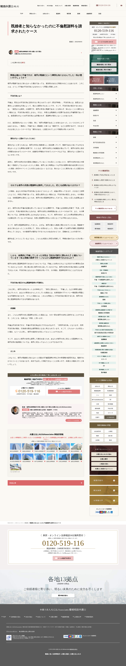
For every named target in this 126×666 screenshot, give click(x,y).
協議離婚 (97, 224)
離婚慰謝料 (97, 391)
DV (110, 399)
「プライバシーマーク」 (18, 638)
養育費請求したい (98, 158)
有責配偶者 (110, 391)
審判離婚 (97, 229)
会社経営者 (97, 431)
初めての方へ (41, 5)
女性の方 (97, 386)
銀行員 (110, 436)
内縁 (97, 413)
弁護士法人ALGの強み (104, 454)
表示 (23, 62)
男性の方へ (33, 13)
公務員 (110, 431)
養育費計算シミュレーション (104, 237)
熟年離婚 (110, 404)
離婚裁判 (110, 229)
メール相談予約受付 (64, 558)
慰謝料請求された (98, 99)
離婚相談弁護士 (73, 649)
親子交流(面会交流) (99, 142)
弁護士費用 (68, 5)
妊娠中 (97, 417)
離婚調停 (110, 224)
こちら (50, 384)
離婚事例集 (76, 5)
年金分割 (96, 126)
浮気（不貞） (98, 88)
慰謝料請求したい (98, 94)
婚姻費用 (89, 13)
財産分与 (96, 115)
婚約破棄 (97, 408)
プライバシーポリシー (11, 631)
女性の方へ (46, 13)
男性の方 (110, 386)
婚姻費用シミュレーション (104, 243)
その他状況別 (110, 417)
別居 (100, 13)
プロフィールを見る (73, 420)
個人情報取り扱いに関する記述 (26, 631)
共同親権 (96, 147)
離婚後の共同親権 (98, 153)
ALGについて (58, 5)
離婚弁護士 (104, 64)
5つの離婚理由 (103, 208)
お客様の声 (77, 617)
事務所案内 (84, 5)
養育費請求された (98, 163)
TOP (21, 13)
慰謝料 (58, 13)
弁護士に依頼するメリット (104, 469)
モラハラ (110, 413)
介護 (97, 404)
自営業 (97, 440)
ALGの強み (50, 5)
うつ (97, 395)
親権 (78, 13)
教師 (97, 436)
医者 (110, 440)
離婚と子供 (97, 132)
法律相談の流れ (15, 617)
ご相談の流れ (104, 464)
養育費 (69, 13)
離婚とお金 (97, 105)
